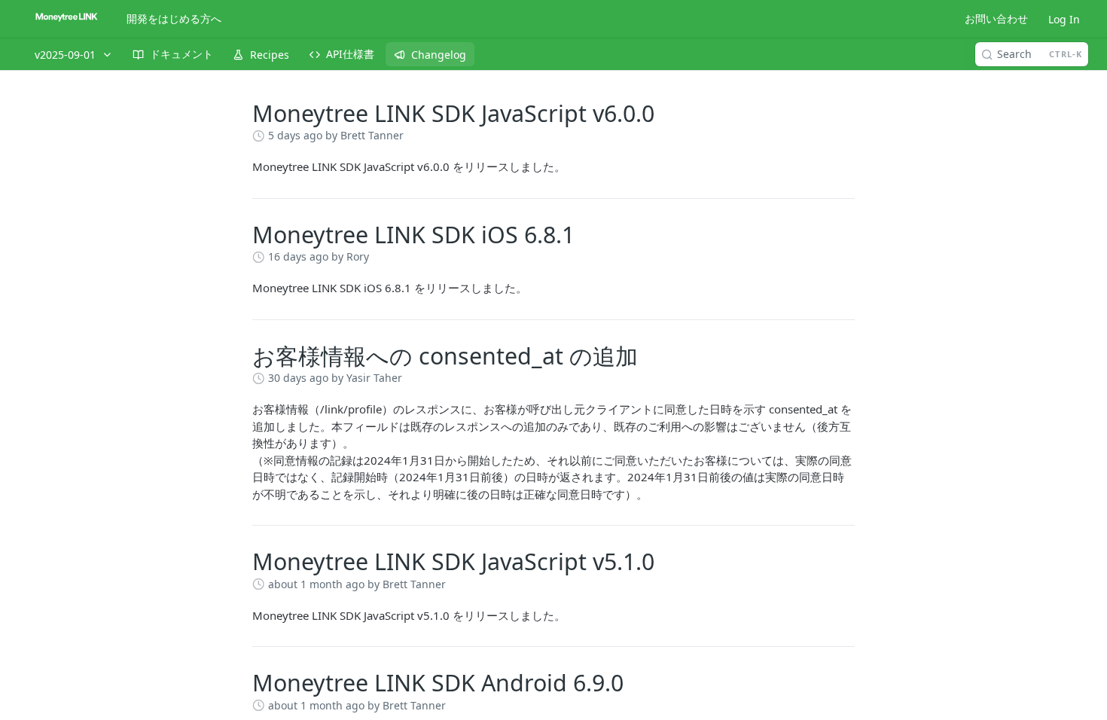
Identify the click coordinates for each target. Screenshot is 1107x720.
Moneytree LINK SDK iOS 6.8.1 (413, 234)
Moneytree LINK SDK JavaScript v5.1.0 (453, 561)
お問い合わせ (996, 18)
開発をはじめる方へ (174, 18)
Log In (1064, 19)
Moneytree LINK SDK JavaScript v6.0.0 (453, 113)
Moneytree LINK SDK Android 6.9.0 (438, 682)
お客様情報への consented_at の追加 (445, 355)
